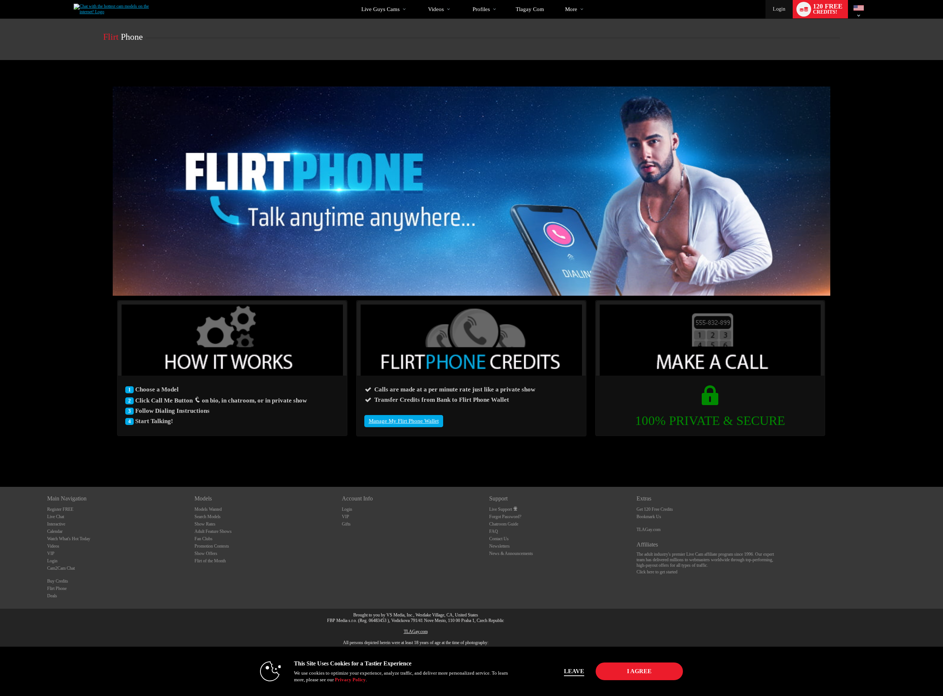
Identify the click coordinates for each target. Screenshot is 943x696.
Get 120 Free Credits (655, 509)
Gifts (346, 524)
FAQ (493, 531)
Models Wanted (208, 509)
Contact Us (499, 538)
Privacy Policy (350, 679)
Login (779, 9)
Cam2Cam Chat (61, 568)
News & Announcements (511, 553)
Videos (436, 9)
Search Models (207, 516)
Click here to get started (657, 571)
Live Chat (55, 516)
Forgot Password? (505, 516)
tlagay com (530, 9)
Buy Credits (57, 581)
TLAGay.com (648, 529)
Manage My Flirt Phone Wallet (404, 421)
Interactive (56, 524)
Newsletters (499, 546)
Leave (574, 671)
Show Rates (204, 524)
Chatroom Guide (503, 524)
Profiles (481, 9)
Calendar (55, 531)
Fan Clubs (203, 538)
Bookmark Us (649, 516)
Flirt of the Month (210, 560)
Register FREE (60, 509)
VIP (51, 553)
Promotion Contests (211, 546)
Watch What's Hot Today (68, 538)
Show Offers (205, 553)
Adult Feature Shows (213, 531)
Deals (52, 595)
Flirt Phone (57, 588)
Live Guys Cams (380, 9)
